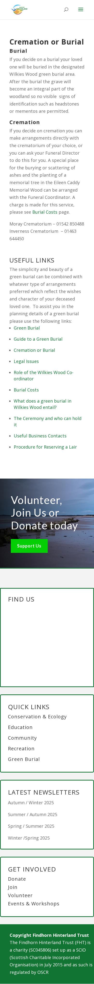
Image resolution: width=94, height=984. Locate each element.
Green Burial (27, 328)
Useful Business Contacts (40, 436)
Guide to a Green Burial (38, 339)
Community (22, 738)
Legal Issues (26, 361)
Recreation (21, 748)
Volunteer (20, 895)
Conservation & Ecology (37, 716)
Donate (17, 879)
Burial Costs (44, 212)
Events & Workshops (34, 903)
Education (20, 727)
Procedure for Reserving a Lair (45, 447)
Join (13, 887)
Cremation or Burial (34, 350)
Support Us (29, 545)
